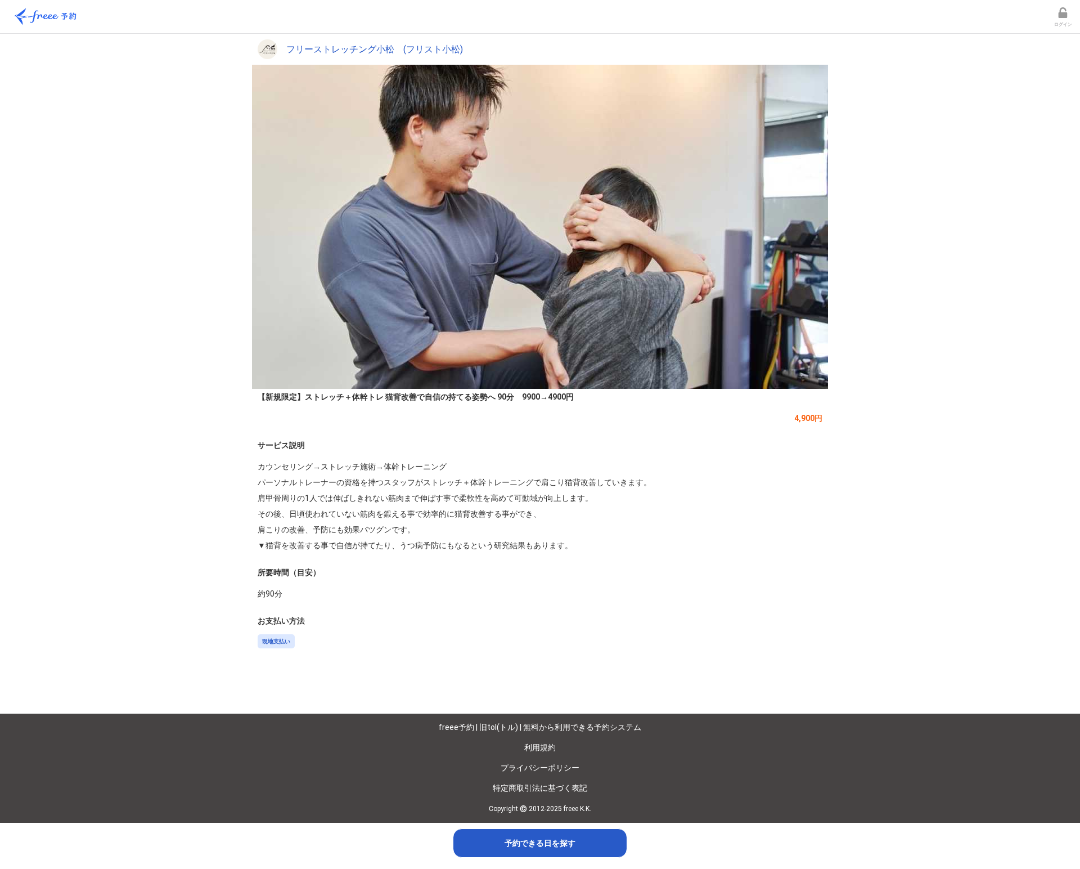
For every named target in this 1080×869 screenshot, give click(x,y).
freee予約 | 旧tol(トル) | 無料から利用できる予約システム (540, 727)
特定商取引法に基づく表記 (540, 787)
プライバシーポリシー (540, 767)
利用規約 (540, 747)
